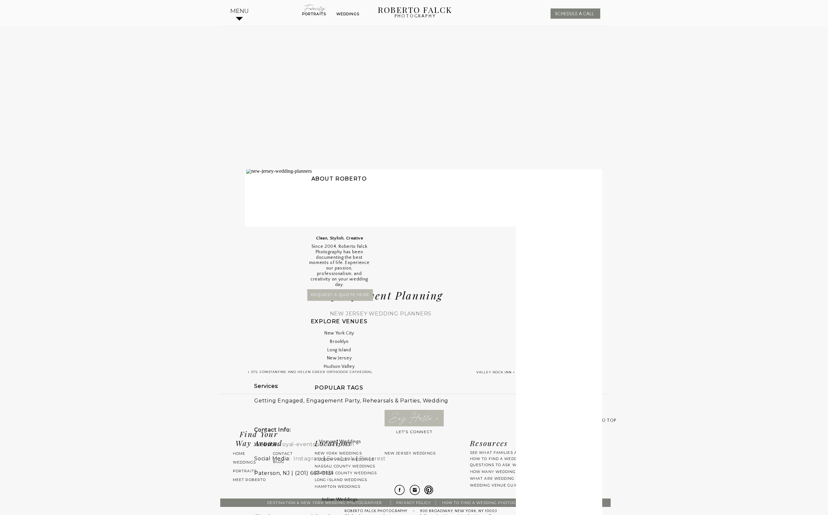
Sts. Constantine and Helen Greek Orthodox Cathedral (312, 372)
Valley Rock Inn (494, 372)
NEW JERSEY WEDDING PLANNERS (381, 314)
